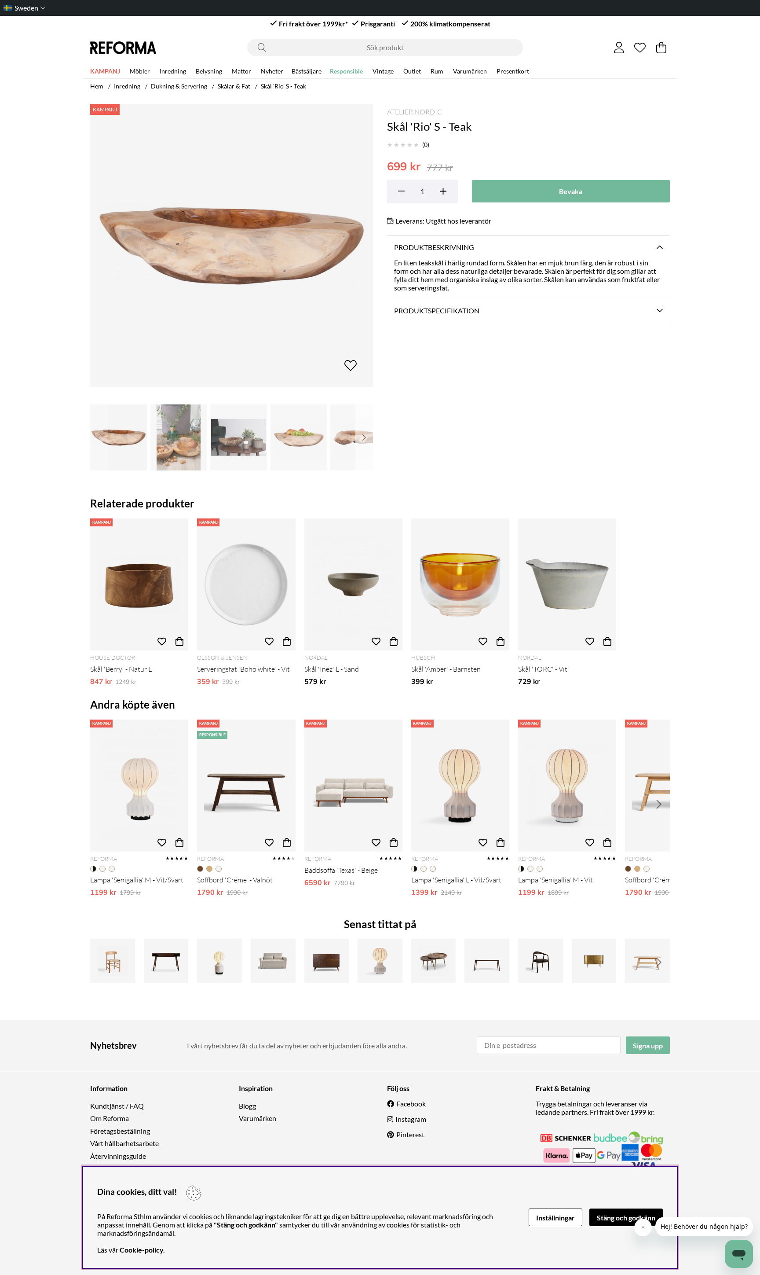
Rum (437, 71)
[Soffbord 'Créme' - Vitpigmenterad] (647, 961)
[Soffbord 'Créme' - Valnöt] (246, 786)
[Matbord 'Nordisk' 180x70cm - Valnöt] (486, 961)
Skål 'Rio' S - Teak (283, 86)
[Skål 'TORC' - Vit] (567, 584)
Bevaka (570, 191)
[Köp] (179, 641)
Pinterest (410, 1134)
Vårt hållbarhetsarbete (124, 1143)
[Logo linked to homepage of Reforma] (123, 47)
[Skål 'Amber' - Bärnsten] (460, 584)
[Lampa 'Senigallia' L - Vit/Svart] (460, 786)
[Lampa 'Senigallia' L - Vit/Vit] (380, 961)
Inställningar (555, 1217)
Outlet (412, 71)
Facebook (411, 1103)
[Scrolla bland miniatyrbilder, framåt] (364, 437)
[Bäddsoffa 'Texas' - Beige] (353, 786)
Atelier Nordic (414, 111)
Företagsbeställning (120, 1131)
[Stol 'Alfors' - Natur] (112, 961)
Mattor (241, 71)
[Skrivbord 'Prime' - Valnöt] (166, 961)
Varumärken (470, 71)
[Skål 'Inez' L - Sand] (353, 584)
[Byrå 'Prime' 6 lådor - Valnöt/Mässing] (326, 961)
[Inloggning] (619, 47)
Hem (96, 86)
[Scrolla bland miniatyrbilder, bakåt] (99, 437)
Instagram (410, 1119)
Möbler (140, 71)
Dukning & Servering (179, 86)
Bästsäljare (307, 71)
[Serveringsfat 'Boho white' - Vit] (246, 584)
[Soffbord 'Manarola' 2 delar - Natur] (433, 961)
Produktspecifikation (436, 310)
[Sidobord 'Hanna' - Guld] (594, 961)
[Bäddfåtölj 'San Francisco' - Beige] (273, 961)
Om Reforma (109, 1118)
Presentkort (513, 71)
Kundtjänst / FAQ (117, 1106)
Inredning (173, 71)
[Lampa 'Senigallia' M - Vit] (567, 786)
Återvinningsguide (118, 1156)
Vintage (383, 71)
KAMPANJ (105, 71)
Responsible (346, 71)
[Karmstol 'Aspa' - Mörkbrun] (540, 961)
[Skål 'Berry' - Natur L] (139, 584)
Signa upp (648, 1045)
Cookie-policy (141, 1250)
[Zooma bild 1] (231, 245)
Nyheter (272, 71)
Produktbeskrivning (434, 247)
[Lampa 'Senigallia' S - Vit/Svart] (219, 961)
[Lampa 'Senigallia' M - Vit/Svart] (139, 786)
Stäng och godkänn (626, 1217)
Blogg (247, 1106)
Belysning (209, 71)
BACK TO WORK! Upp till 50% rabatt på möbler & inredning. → (405, 8)
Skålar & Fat (234, 86)
